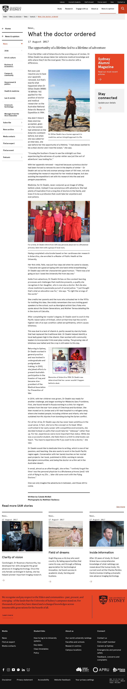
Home (5, 16)
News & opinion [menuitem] (12, 36)
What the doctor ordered (48, 16)
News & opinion (108, 9)
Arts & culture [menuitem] (10, 58)
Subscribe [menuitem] (7, 123)
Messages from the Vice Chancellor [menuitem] (11, 115)
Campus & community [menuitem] (8, 74)
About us (94, 9)
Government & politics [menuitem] (10, 83)
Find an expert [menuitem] (9, 143)
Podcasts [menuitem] (6, 157)
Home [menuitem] (8, 28)
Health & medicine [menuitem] (11, 91)
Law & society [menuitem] (9, 98)
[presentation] (22, 547)
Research (69, 9)
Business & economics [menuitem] (8, 66)
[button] (122, 9)
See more (120, 507)
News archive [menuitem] (8, 129)
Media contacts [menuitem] (9, 136)
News (26, 16)
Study (59, 9)
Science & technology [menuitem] (8, 106)
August (32, 16)
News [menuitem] (5, 44)
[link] (62, 2)
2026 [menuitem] (6, 51)
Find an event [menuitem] (8, 150)
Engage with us (82, 9)
